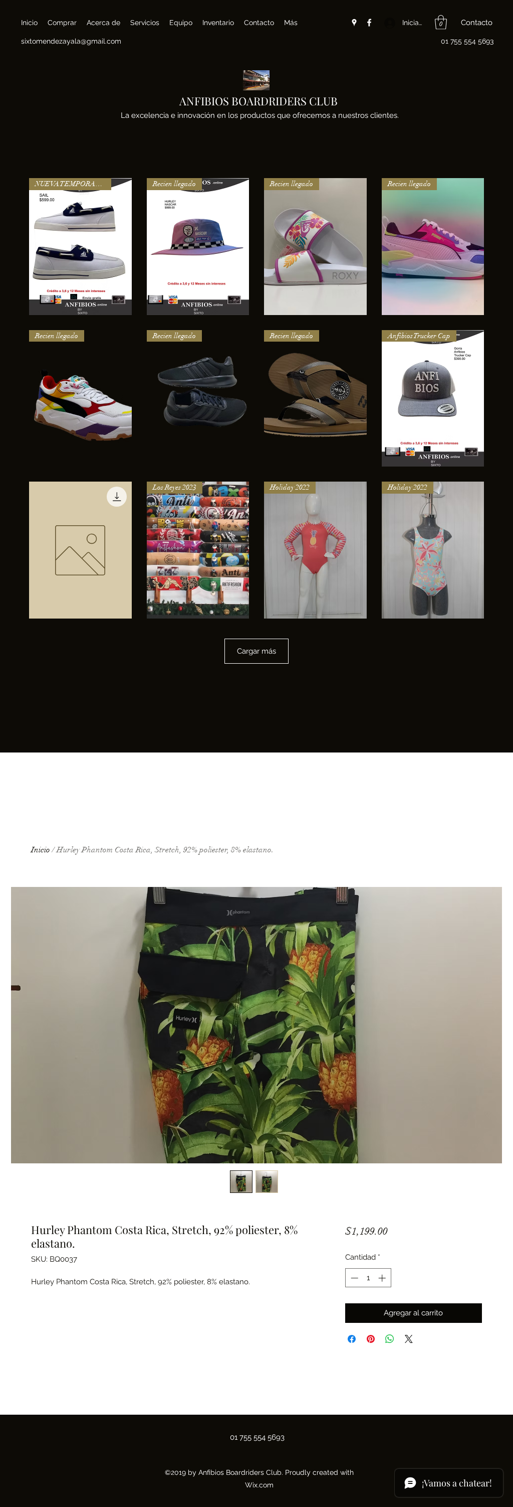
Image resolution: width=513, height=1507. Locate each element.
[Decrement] (353, 1278)
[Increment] (383, 1278)
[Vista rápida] (80, 550)
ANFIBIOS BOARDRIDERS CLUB (258, 100)
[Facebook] (369, 23)
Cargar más (256, 651)
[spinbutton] (368, 1278)
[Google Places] (354, 23)
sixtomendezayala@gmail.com (71, 41)
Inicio (40, 850)
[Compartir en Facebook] (352, 1339)
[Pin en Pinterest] (371, 1339)
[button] (441, 22)
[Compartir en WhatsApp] (390, 1339)
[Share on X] (409, 1339)
